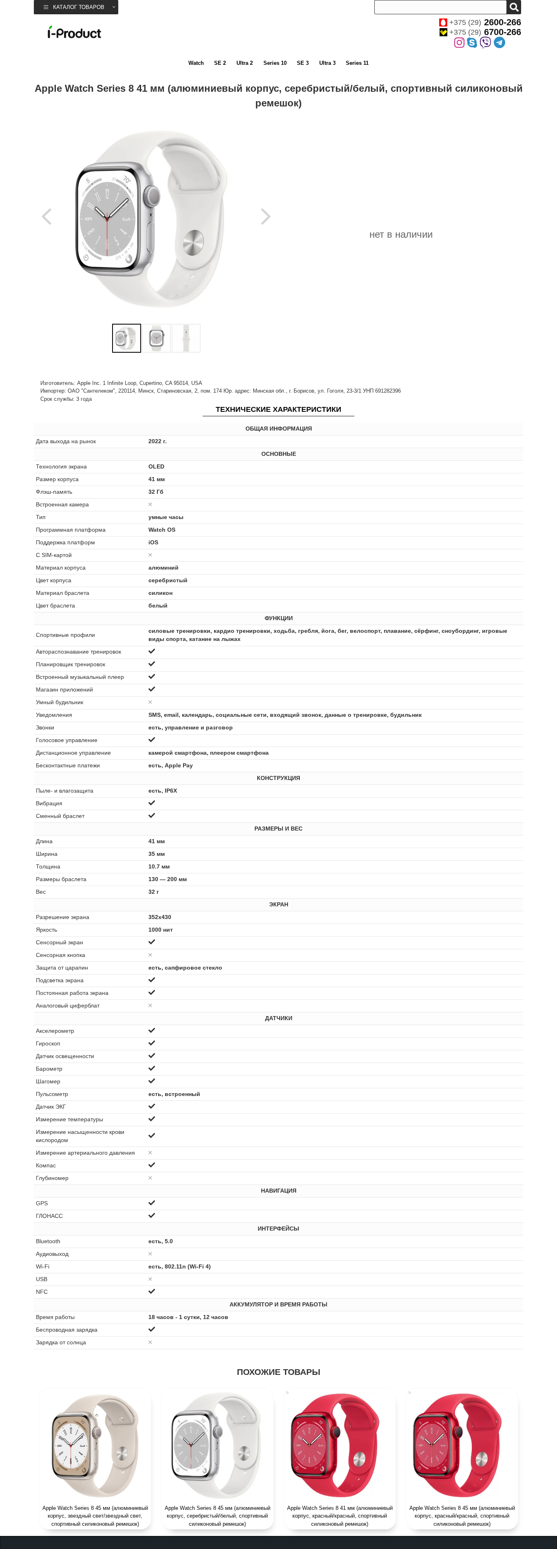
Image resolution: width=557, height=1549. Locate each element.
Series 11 (357, 63)
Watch (196, 63)
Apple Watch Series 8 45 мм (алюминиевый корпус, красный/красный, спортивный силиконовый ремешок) (462, 1516)
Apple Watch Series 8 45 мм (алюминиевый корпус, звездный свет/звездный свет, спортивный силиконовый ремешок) (95, 1516)
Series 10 (275, 63)
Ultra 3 (327, 63)
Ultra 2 (245, 63)
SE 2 (220, 63)
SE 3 (303, 63)
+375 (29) (485, 22)
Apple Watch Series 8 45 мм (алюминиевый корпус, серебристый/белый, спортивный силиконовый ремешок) (217, 1516)
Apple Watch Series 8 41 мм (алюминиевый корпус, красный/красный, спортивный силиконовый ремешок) (340, 1516)
